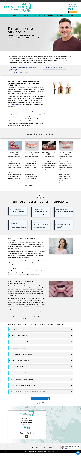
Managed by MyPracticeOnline (31, 451)
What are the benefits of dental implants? (18, 72)
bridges (32, 111)
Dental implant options (14, 70)
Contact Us (59, 15)
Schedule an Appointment (40, 399)
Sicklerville (72, 5)
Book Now (73, 12)
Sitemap (53, 451)
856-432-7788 (72, 7)
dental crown (15, 104)
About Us (15, 15)
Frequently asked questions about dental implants (54, 69)
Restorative (13, 53)
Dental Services (25, 15)
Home (8, 15)
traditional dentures (34, 285)
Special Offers (69, 15)
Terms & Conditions (47, 451)
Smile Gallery (37, 15)
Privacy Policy (40, 451)
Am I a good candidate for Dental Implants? (53, 67)
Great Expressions (48, 15)
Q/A (57, 451)
